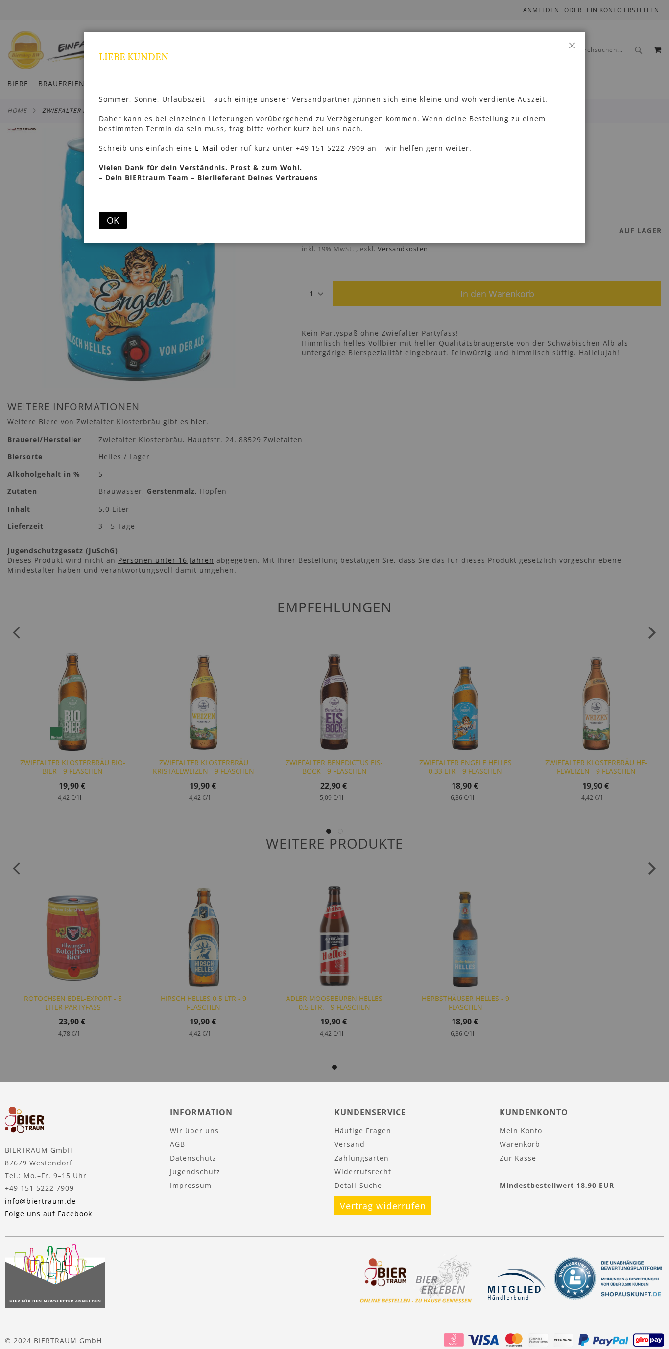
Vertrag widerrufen (383, 1205)
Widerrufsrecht (362, 1171)
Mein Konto (521, 1130)
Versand (349, 1144)
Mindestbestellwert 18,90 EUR (557, 1185)
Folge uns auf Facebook (48, 1213)
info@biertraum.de (40, 1201)
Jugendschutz (195, 1171)
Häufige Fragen (362, 1130)
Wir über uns (194, 1130)
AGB (177, 1144)
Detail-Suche (358, 1185)
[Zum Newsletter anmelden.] (55, 1305)
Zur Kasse (518, 1158)
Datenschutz (193, 1158)
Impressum (191, 1185)
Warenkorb (520, 1144)
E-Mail (206, 148)
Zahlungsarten (361, 1158)
